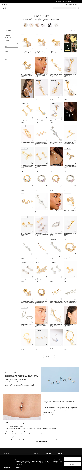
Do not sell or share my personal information (72, 464)
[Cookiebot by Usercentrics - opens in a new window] (7, 468)
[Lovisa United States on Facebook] (2, 4)
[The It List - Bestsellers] (70, 42)
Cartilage (25, 28)
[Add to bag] (32, 49)
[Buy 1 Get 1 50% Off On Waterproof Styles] (27, 88)
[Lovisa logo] (4, 8)
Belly (37, 28)
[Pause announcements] (78, 1)
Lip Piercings (56, 28)
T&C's (48, 1)
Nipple (43, 28)
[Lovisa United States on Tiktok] (6, 4)
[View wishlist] (79, 4)
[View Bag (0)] (78, 8)
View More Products (49, 356)
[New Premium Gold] (70, 111)
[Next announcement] (76, 1)
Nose (31, 28)
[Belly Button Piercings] (56, 156)
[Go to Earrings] (74, 8)
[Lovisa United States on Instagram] (4, 4)
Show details (18, 467)
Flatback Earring (50, 28)
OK (72, 459)
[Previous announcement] (3, 1)
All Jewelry (6, 11)
